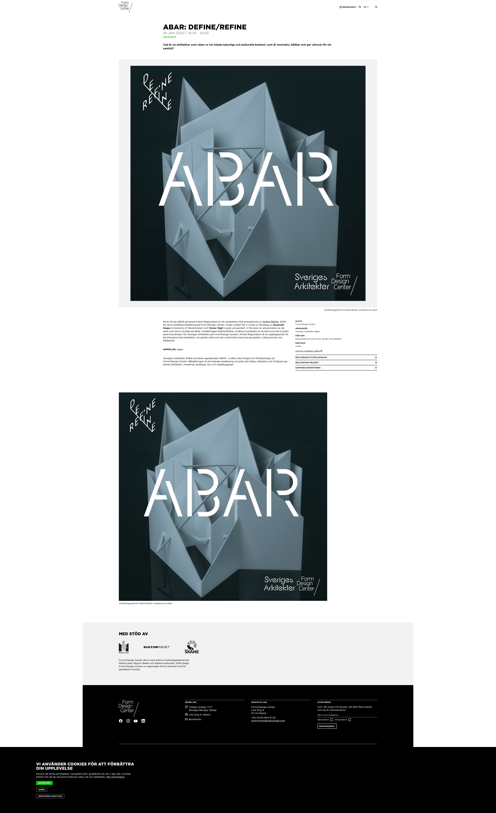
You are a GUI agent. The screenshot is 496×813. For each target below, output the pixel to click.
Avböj (41, 789)
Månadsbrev (323, 719)
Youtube (135, 721)
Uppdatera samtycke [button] (50, 796)
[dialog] (248, 780)
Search (360, 7)
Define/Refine (271, 321)
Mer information (115, 777)
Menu (376, 7)
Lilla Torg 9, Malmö (199, 714)
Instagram (128, 721)
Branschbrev (341, 719)
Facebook (120, 721)
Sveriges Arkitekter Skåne (307, 351)
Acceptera (44, 783)
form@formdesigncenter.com (268, 720)
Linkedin (143, 721)
